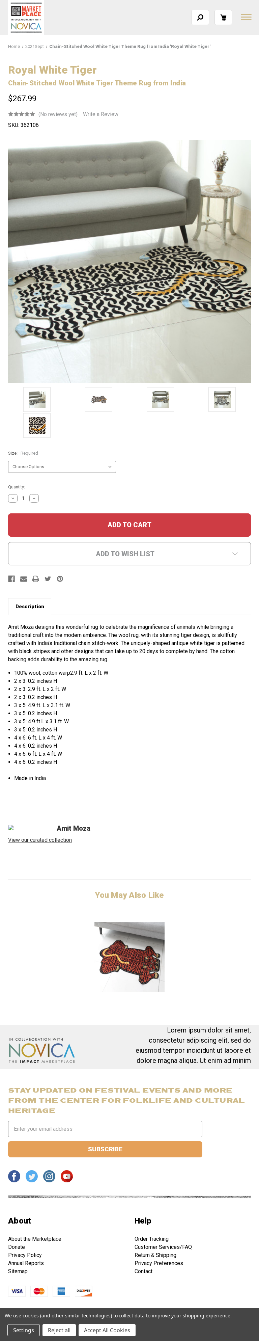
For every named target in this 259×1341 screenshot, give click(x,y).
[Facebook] (11, 578)
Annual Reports (26, 1263)
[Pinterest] (60, 578)
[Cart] (223, 17)
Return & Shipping (155, 1255)
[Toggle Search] (200, 17)
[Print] (35, 578)
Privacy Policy (25, 1255)
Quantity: (16, 486)
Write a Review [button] (100, 114)
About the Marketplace (34, 1239)
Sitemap (18, 1271)
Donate (16, 1247)
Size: (23, 453)
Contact (143, 1271)
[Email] (23, 578)
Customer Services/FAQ (163, 1247)
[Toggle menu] (245, 17)
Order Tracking (152, 1239)
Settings (23, 1330)
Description (30, 607)
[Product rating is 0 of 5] (21, 114)
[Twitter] (48, 578)
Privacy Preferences (159, 1263)
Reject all (59, 1330)
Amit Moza (73, 828)
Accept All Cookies (107, 1330)
